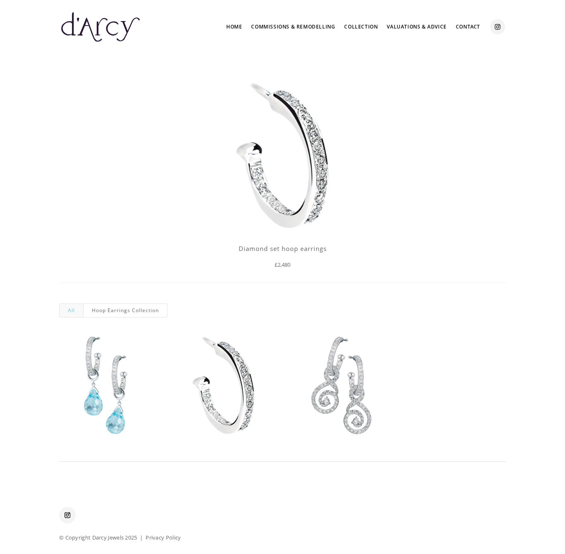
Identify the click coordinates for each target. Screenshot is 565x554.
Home (234, 26)
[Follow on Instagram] (67, 515)
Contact (468, 26)
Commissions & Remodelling (293, 26)
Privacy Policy (163, 537)
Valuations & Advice (416, 26)
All (71, 310)
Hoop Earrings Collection (125, 310)
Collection (361, 26)
